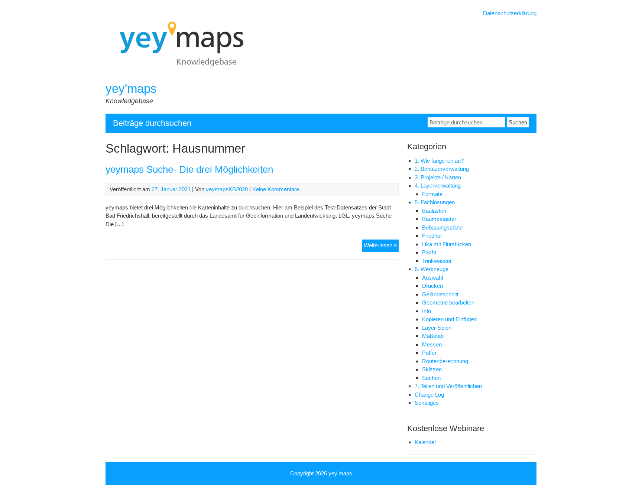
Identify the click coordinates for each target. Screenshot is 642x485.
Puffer (429, 352)
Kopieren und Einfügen (449, 319)
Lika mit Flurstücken (446, 244)
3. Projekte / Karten (438, 177)
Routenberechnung (445, 361)
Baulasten (434, 211)
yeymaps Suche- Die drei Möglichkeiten (189, 169)
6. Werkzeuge (431, 269)
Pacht (429, 252)
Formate (432, 194)
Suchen (431, 378)
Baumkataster (439, 219)
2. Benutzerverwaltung (442, 169)
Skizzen (432, 369)
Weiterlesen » (381, 247)
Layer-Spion (436, 328)
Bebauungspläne (442, 227)
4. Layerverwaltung (438, 185)
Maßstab (433, 336)
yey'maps (131, 88)
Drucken (432, 286)
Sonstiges (427, 403)
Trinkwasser (437, 261)
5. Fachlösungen (435, 202)
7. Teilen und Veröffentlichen (448, 386)
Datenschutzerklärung (509, 13)
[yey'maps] (192, 77)
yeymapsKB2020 (227, 189)
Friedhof (432, 235)
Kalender (425, 442)
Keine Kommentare (275, 189)
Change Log (429, 394)
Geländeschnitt (440, 294)
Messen (432, 344)
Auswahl (432, 277)
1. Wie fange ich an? (439, 160)
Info (426, 311)
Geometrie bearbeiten (448, 302)
